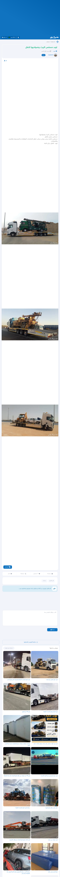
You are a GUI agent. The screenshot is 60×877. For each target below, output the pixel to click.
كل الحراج (53, 41)
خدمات (48, 41)
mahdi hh (51, 55)
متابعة (43, 55)
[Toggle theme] (18, 37)
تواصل (6, 567)
